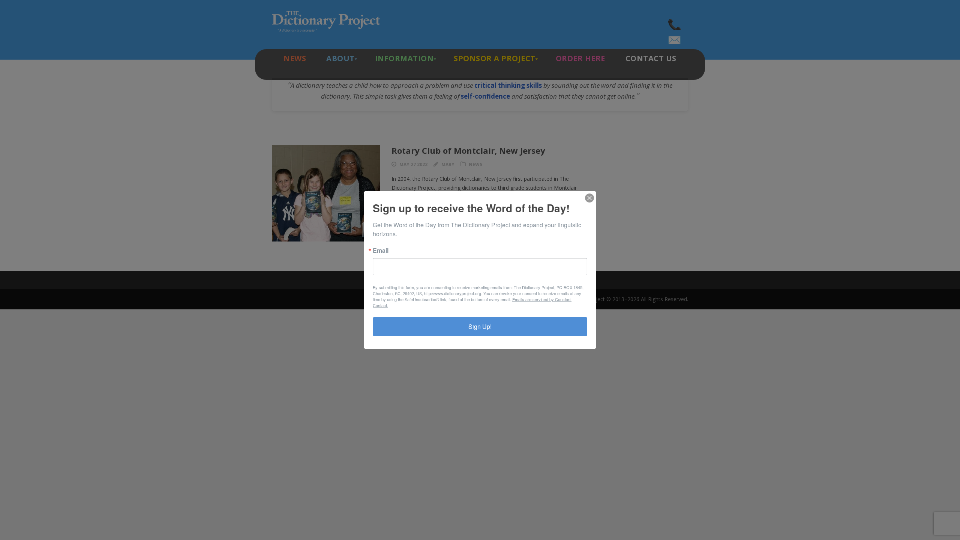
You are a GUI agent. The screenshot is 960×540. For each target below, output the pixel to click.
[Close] (589, 198)
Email (380, 251)
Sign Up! (480, 326)
